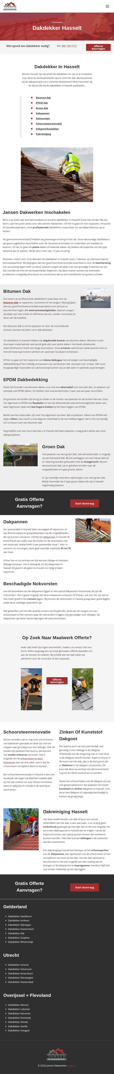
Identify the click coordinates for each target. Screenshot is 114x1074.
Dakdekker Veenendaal (20, 982)
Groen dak (42, 108)
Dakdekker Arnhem (18, 920)
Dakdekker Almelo (18, 1022)
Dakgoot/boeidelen (47, 128)
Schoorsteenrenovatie (49, 123)
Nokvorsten (43, 118)
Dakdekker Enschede (19, 1017)
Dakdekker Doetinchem (21, 929)
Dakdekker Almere (18, 1004)
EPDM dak (42, 102)
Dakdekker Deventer (19, 1013)
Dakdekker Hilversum (20, 969)
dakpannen (49, 537)
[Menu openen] (107, 6)
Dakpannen (42, 113)
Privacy (72, 1065)
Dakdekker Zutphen (19, 937)
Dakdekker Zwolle (18, 1026)
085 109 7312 (69, 45)
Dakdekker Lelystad (18, 1009)
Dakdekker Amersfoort (20, 973)
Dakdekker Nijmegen (19, 924)
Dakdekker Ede (16, 933)
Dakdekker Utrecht (18, 964)
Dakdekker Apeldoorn (20, 916)
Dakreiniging (43, 134)
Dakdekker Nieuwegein (20, 977)
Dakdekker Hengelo (19, 1030)
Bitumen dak (43, 97)
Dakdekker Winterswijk (20, 941)
